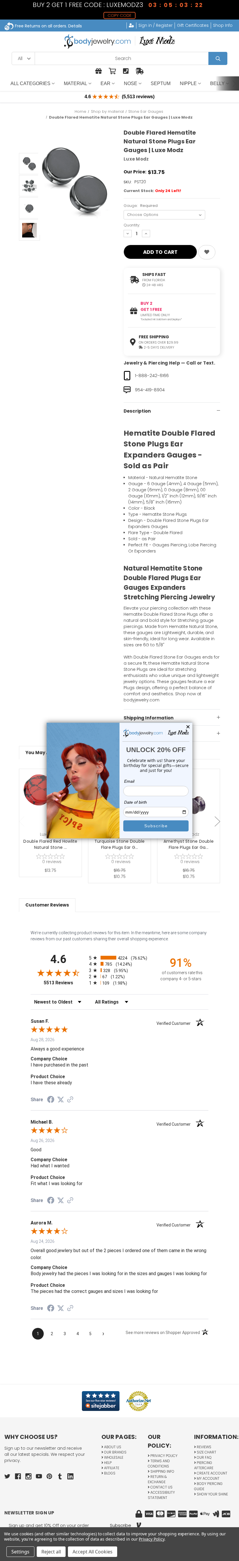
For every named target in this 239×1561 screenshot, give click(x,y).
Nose (130, 83)
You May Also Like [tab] (45, 752)
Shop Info (223, 25)
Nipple (188, 83)
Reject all (51, 1551)
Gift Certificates (193, 25)
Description (137, 411)
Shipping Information (148, 718)
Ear (105, 83)
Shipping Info (162, 1471)
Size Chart (206, 1452)
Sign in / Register (155, 25)
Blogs (109, 1473)
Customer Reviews (47, 905)
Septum (161, 83)
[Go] (217, 58)
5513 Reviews (65, 982)
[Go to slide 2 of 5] (217, 821)
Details (75, 26)
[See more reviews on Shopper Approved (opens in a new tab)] (70, 1100)
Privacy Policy (164, 1455)
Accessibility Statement (161, 1495)
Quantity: (132, 225)
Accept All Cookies (93, 1551)
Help (107, 1462)
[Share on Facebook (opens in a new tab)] (50, 1100)
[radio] (119, 958)
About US (112, 1446)
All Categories (30, 83)
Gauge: (141, 205)
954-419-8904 (150, 390)
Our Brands (114, 1452)
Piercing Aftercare (203, 1465)
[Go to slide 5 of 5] (22, 821)
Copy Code (119, 15)
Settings (20, 1551)
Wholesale (113, 1457)
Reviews (203, 1446)
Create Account (211, 1473)
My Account (207, 1478)
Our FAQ (204, 1457)
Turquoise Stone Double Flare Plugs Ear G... (119, 844)
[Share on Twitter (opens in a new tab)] (60, 1099)
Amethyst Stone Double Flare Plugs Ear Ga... (189, 844)
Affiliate (111, 1467)
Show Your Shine (212, 1494)
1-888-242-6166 (152, 375)
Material (75, 83)
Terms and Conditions (159, 1463)
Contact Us (161, 1487)
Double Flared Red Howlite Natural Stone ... (50, 844)
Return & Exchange (157, 1479)
